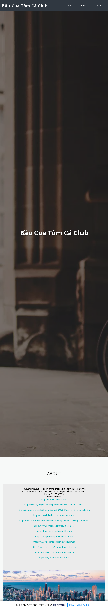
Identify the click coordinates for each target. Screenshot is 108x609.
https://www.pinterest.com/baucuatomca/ (54, 525)
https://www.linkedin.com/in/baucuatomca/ (54, 515)
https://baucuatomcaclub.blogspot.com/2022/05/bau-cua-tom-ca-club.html (54, 510)
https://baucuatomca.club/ (54, 499)
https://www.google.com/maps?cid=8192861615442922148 (54, 504)
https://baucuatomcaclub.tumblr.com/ (54, 531)
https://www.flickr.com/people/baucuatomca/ (54, 547)
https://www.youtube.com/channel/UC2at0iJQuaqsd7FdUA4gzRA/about (54, 520)
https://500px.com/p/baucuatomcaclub (54, 536)
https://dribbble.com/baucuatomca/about (54, 552)
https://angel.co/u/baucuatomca (54, 557)
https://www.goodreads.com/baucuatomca (54, 541)
